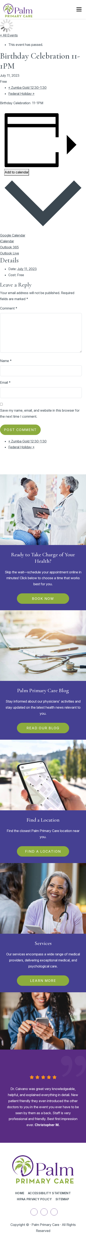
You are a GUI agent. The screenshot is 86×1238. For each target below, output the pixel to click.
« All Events (9, 35)
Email (5, 382)
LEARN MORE (43, 981)
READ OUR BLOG (43, 728)
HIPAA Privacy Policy (34, 1199)
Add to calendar (17, 172)
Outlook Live (9, 253)
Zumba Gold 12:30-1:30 (27, 87)
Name (6, 361)
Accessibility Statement (49, 1193)
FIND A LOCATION (43, 851)
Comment (8, 308)
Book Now (43, 598)
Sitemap (62, 1199)
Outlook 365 (9, 247)
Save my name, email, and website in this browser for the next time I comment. (40, 413)
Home (19, 1193)
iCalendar (7, 241)
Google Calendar (12, 235)
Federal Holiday (21, 93)
